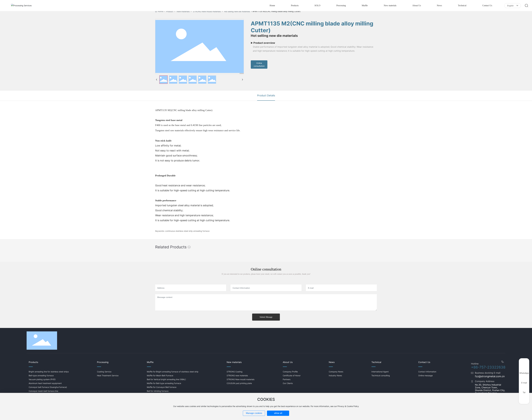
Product (169, 11)
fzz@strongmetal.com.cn (490, 376)
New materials (183, 11)
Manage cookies (254, 413)
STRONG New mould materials (207, 11)
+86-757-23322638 (488, 367)
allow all (278, 413)
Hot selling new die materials (237, 11)
